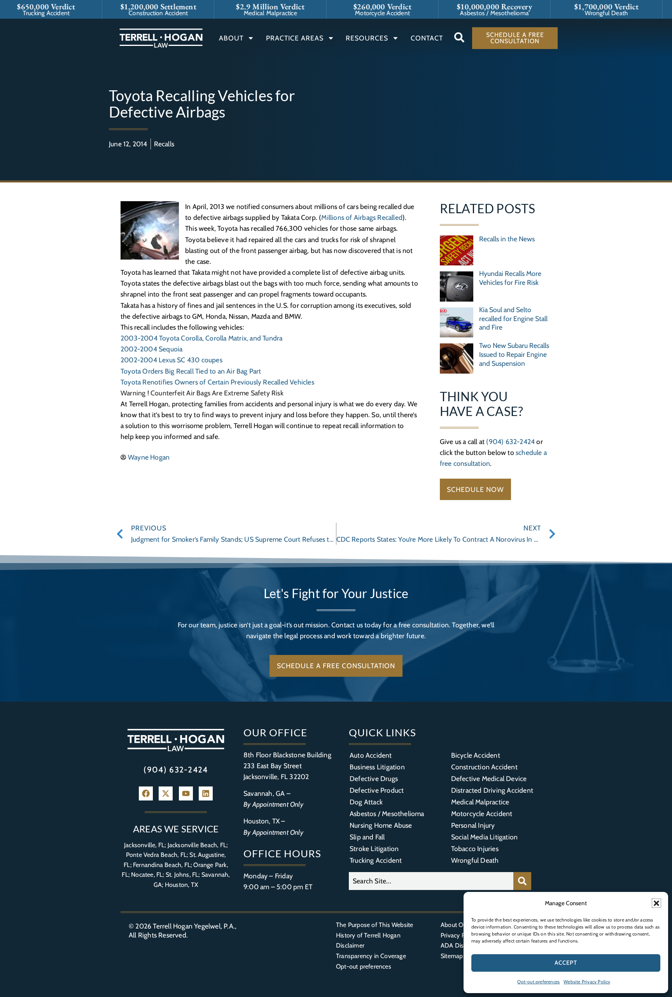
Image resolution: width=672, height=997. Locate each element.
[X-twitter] (166, 793)
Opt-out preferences (538, 982)
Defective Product (377, 790)
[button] (656, 903)
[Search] (522, 881)
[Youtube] (186, 793)
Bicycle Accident (475, 755)
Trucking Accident (376, 860)
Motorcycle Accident (482, 813)
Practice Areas (295, 38)
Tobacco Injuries (475, 848)
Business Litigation (377, 767)
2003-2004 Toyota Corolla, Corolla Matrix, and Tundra (201, 338)
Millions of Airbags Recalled (361, 217)
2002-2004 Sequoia (151, 349)
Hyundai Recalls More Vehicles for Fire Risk (510, 277)
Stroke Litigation (374, 848)
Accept (566, 962)
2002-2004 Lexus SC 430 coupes (171, 360)
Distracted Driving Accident (492, 790)
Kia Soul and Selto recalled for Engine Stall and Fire (513, 318)
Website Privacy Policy (587, 982)
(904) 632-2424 (510, 441)
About (231, 38)
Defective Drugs (374, 778)
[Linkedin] (206, 793)
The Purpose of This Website (374, 925)
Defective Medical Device (489, 778)
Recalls (164, 144)
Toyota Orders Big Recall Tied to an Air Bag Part (191, 371)
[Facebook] (146, 793)
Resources (367, 38)
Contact (427, 38)
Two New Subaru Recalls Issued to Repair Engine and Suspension (514, 354)
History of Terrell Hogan (368, 935)
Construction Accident (484, 767)
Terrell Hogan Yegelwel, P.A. (194, 926)
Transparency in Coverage (371, 956)
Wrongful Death (475, 860)
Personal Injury (473, 825)
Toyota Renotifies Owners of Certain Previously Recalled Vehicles (217, 382)
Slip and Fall (367, 837)
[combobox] (431, 881)
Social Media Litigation (484, 837)
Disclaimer (350, 945)
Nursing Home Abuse (381, 825)
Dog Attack (366, 802)
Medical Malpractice (480, 802)
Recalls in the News (507, 239)
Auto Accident (371, 755)
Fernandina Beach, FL (162, 865)
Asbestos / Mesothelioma (387, 813)
